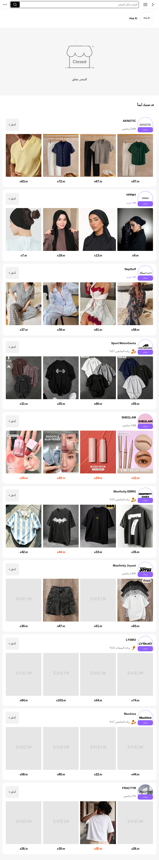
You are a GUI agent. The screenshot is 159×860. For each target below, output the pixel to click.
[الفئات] (145, 4)
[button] (153, 4)
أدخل (13, 124)
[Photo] (145, 124)
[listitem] (79, 151)
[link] (147, 18)
